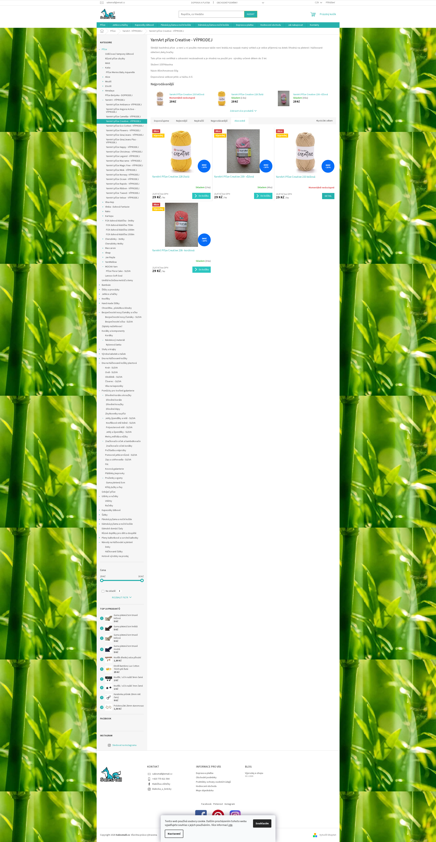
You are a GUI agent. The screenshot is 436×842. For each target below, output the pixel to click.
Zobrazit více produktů (241, 111)
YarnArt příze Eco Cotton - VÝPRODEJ (124, 126)
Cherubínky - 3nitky (115, 239)
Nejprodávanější (219, 121)
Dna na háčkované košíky (114, 358)
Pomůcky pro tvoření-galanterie (118, 390)
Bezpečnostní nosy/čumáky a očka (119, 312)
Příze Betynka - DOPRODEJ (118, 95)
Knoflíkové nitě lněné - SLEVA (121, 423)
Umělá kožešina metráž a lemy (117, 280)
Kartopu (109, 216)
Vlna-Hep (109, 202)
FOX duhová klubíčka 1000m (120, 230)
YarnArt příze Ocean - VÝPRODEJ (122, 179)
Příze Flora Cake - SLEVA (118, 271)
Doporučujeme (161, 121)
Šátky (105, 515)
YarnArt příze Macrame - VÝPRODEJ (124, 161)
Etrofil (108, 86)
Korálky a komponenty (113, 331)
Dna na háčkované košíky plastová (119, 363)
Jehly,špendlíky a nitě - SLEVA (120, 418)
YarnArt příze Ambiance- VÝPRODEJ (124, 104)
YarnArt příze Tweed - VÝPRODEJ (122, 193)
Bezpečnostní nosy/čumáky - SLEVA (123, 317)
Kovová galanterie (114, 469)
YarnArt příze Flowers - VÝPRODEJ (123, 130)
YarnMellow (111, 262)
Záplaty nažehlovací (112, 326)
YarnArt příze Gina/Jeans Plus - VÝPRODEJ (121, 141)
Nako (107, 211)
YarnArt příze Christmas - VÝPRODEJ (124, 152)
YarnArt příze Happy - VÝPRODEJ (122, 147)
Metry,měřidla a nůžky (116, 436)
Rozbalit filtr (120, 597)
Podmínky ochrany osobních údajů (213, 782)
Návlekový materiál (115, 340)
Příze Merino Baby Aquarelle (120, 72)
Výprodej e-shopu (254, 773)
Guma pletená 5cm (115, 482)
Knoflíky (106, 299)
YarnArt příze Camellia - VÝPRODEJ (123, 116)
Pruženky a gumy (114, 478)
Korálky (109, 335)
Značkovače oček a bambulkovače (123, 441)
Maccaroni (110, 248)
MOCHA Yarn (111, 266)
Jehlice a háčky (109, 294)
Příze (104, 49)
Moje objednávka (204, 790)
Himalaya (109, 90)
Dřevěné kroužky (115, 404)
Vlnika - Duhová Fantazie (117, 207)
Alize (107, 77)
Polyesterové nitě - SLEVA (119, 427)
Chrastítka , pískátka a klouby (117, 308)
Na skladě (113, 591)
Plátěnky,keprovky (115, 473)
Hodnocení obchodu (206, 786)
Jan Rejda (110, 257)
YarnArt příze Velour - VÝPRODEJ (122, 197)
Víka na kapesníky (114, 386)
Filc (107, 464)
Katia (107, 67)
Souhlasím (262, 823)
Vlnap (108, 253)
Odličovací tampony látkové (119, 54)
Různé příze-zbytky (115, 58)
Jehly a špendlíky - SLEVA (119, 432)
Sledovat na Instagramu (124, 745)
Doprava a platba (200, 2)
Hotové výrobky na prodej (115, 556)
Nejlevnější (181, 121)
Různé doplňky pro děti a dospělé (119, 533)
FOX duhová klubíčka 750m (119, 225)
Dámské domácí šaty (112, 528)
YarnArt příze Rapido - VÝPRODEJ (122, 184)
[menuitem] (103, 25)
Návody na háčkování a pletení (117, 542)
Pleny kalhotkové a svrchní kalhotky (120, 538)
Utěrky (108, 501)
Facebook (206, 804)
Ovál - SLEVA (111, 372)
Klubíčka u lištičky (161, 784)
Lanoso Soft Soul (113, 276)
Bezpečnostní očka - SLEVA (119, 321)
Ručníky (109, 505)
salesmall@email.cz (162, 774)
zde (230, 825)
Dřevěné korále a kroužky (118, 395)
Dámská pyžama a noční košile (117, 524)
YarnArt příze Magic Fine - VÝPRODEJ (124, 165)
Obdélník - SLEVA (113, 377)
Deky (107, 547)
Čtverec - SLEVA (113, 381)
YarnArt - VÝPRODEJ (115, 100)
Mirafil (108, 81)
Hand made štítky (111, 303)
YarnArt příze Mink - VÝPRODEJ (121, 170)
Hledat (251, 14)
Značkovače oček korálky (119, 446)
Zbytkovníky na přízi (115, 413)
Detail (328, 196)
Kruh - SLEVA (111, 367)
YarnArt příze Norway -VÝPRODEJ (122, 174)
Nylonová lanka (113, 344)
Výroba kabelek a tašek (114, 354)
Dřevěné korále (114, 400)
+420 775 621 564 (160, 779)
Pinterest (218, 804)
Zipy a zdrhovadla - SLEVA (118, 459)
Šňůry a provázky (110, 289)
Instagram (230, 804)
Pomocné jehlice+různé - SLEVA (121, 455)
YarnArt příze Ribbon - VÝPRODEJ (122, 188)
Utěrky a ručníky (110, 496)
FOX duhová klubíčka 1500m (120, 234)
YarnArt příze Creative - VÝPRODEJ (123, 121)
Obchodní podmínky (227, 2)
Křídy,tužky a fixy (113, 487)
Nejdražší (199, 121)
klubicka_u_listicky (161, 789)
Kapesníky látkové (111, 510)
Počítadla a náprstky (115, 450)
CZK (317, 2)
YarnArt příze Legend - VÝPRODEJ (123, 156)
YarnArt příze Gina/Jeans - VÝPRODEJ (124, 135)
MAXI (107, 63)
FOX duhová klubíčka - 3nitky (119, 220)
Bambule (106, 285)
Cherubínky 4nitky (114, 243)
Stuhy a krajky (109, 349)
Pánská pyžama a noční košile (117, 519)
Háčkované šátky (114, 551)
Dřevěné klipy (113, 409)
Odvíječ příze (108, 492)
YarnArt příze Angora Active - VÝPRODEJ (120, 111)
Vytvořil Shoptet (328, 835)
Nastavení (174, 834)
